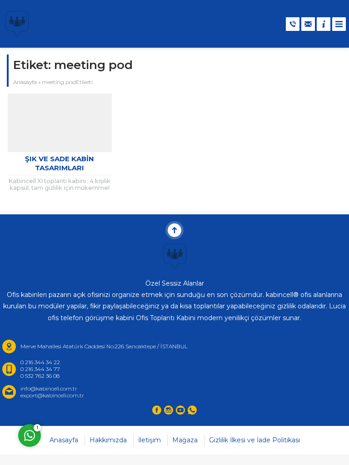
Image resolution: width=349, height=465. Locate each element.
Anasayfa (25, 82)
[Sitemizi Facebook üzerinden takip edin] (156, 410)
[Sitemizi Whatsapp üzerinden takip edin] (192, 410)
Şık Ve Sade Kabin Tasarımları (59, 163)
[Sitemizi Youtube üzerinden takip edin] (180, 410)
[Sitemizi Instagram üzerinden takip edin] (168, 410)
